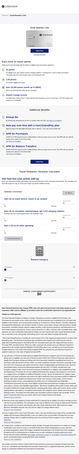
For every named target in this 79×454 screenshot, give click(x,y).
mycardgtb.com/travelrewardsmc (62, 435)
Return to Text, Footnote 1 (12, 397)
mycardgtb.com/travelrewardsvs (38, 435)
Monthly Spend (67, 201)
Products (5, 15)
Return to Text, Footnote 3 (12, 422)
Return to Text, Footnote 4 (12, 439)
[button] (39, 55)
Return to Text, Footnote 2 (12, 410)
